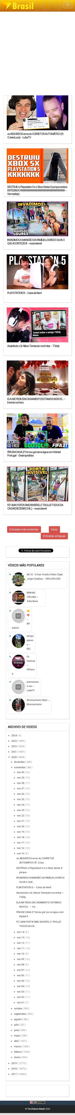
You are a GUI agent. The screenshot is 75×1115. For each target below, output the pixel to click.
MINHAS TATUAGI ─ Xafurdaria (32, 597)
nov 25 (21, 799)
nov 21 (21, 821)
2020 (14, 757)
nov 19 (21, 832)
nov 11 (21, 948)
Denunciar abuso (26, 1089)
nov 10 (21, 953)
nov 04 (21, 986)
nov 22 (21, 815)
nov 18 (21, 837)
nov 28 (21, 783)
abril (16, 1041)
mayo (17, 1035)
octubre (18, 1008)
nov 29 (21, 777)
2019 (14, 1063)
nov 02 (21, 997)
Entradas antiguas (54, 536)
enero (17, 1057)
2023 (14, 741)
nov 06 (21, 975)
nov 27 (21, 788)
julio (16, 1024)
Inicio (54, 529)
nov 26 (21, 794)
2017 (14, 1074)
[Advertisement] (37, 53)
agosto (18, 1019)
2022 (14, 746)
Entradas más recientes (24, 529)
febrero (18, 1052)
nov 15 (21, 853)
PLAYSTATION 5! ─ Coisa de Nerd (33, 887)
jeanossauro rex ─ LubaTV (33, 686)
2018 (14, 1068)
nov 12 (21, 943)
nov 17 (21, 842)
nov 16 (21, 848)
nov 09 (21, 959)
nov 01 (21, 1002)
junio (17, 1030)
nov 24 (21, 804)
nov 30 (21, 772)
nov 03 (21, 991)
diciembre (19, 762)
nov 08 (21, 964)
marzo (18, 1046)
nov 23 (21, 810)
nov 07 (21, 970)
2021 (14, 751)
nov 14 (21, 932)
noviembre (20, 767)
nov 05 (21, 981)
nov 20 (21, 826)
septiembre (20, 1014)
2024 (14, 735)
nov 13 (21, 937)
